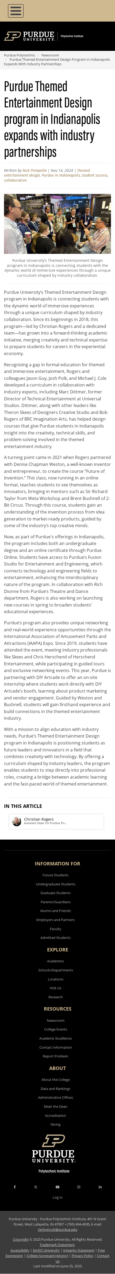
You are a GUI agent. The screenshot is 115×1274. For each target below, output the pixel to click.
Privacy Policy (82, 1255)
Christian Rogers (39, 819)
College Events (55, 1029)
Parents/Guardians (56, 901)
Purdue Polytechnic (19, 55)
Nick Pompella (34, 170)
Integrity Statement (78, 1250)
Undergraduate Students (55, 884)
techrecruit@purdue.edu (57, 1229)
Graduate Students (55, 892)
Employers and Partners (55, 919)
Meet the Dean (55, 1106)
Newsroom (50, 55)
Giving (55, 1124)
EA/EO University (46, 1250)
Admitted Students (55, 937)
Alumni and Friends (55, 910)
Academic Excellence (55, 1038)
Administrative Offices (55, 1097)
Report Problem (55, 1056)
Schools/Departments (55, 970)
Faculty (55, 928)
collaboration (15, 180)
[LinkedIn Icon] (100, 1187)
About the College (55, 1079)
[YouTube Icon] (57, 1187)
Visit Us (55, 988)
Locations (55, 979)
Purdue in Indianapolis (61, 175)
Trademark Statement (57, 1244)
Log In (58, 1197)
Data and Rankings (55, 1088)
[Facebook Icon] (15, 1187)
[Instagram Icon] (78, 1187)
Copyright (21, 1239)
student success (95, 175)
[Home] (51, 36)
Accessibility (19, 1250)
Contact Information (55, 1047)
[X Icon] (36, 1187)
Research (55, 997)
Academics (55, 961)
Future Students (55, 875)
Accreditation (55, 1115)
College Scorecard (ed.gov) (47, 1255)
